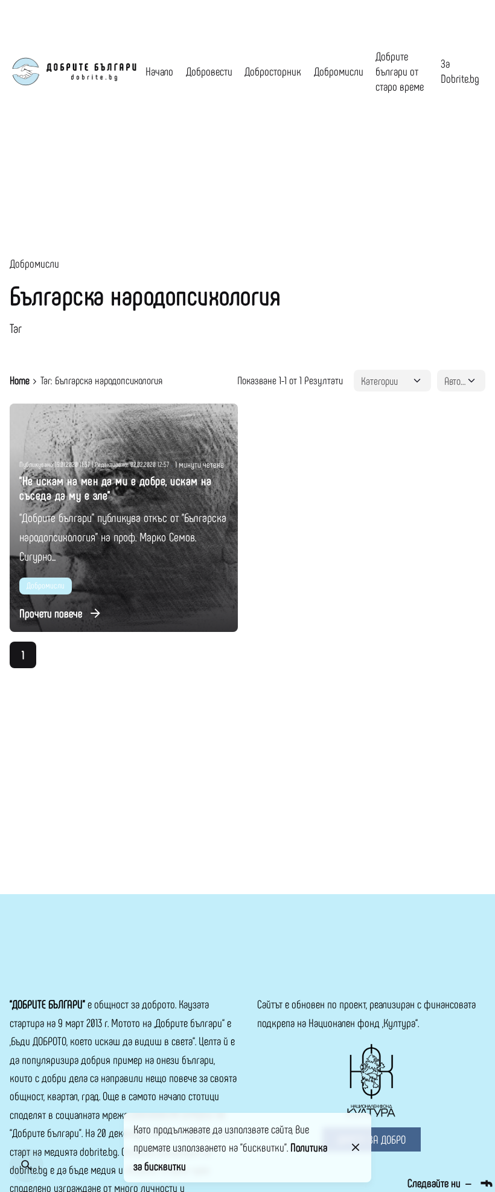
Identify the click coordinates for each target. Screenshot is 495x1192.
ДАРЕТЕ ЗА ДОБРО (371, 1139)
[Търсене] (26, 1165)
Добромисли (34, 263)
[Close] (355, 1147)
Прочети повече (50, 613)
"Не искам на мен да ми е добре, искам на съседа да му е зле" (115, 487)
